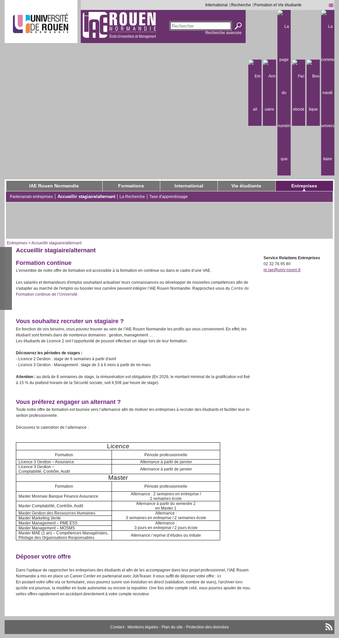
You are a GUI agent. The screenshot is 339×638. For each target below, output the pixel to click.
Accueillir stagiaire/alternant (86, 196)
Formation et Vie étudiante (278, 5)
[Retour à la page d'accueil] (119, 25)
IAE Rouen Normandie (54, 185)
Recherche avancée (223, 32)
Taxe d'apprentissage (168, 196)
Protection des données (207, 627)
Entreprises (304, 185)
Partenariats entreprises (31, 196)
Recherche (241, 5)
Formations (131, 185)
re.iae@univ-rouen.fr (282, 270)
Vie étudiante (246, 185)
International (216, 5)
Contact (117, 627)
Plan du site (172, 627)
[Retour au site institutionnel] (40, 23)
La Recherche (132, 196)
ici (219, 576)
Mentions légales (142, 627)
